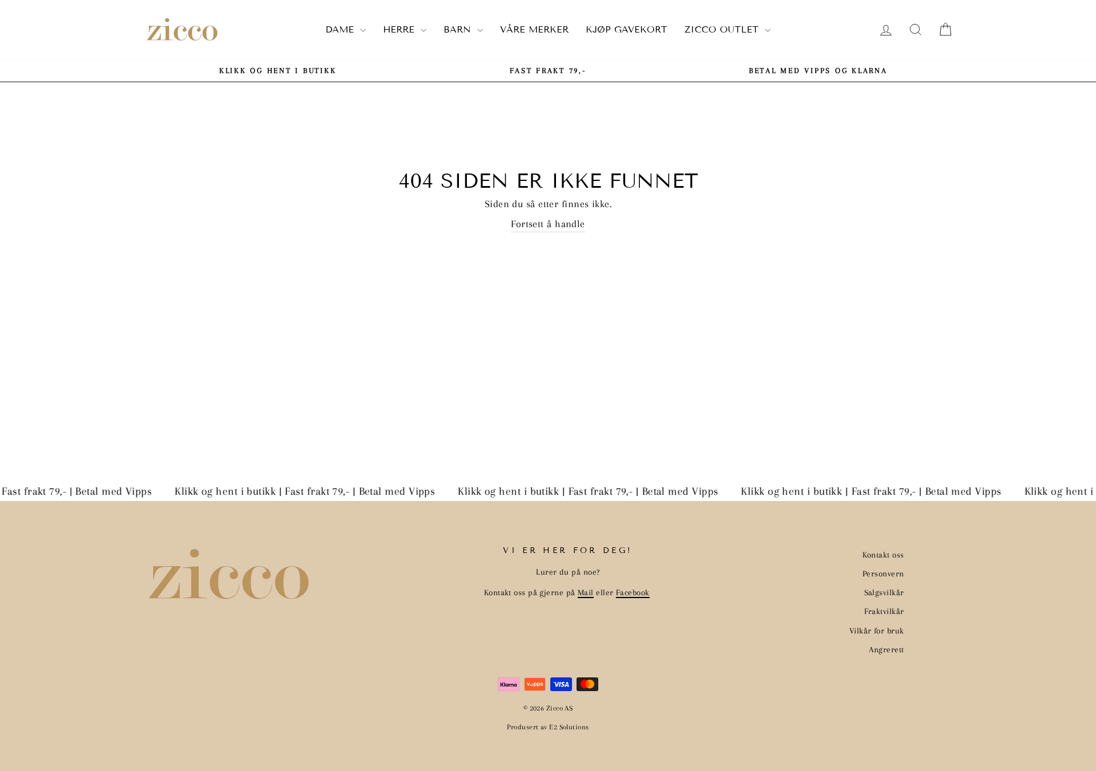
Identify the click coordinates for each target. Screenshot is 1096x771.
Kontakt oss (883, 554)
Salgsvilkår (884, 592)
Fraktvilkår (884, 611)
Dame (341, 29)
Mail (586, 592)
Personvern (883, 573)
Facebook (633, 592)
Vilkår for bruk (876, 630)
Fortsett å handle (548, 223)
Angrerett (886, 649)
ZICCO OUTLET (723, 29)
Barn (459, 29)
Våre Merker (534, 29)
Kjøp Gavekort (626, 29)
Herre (400, 29)
